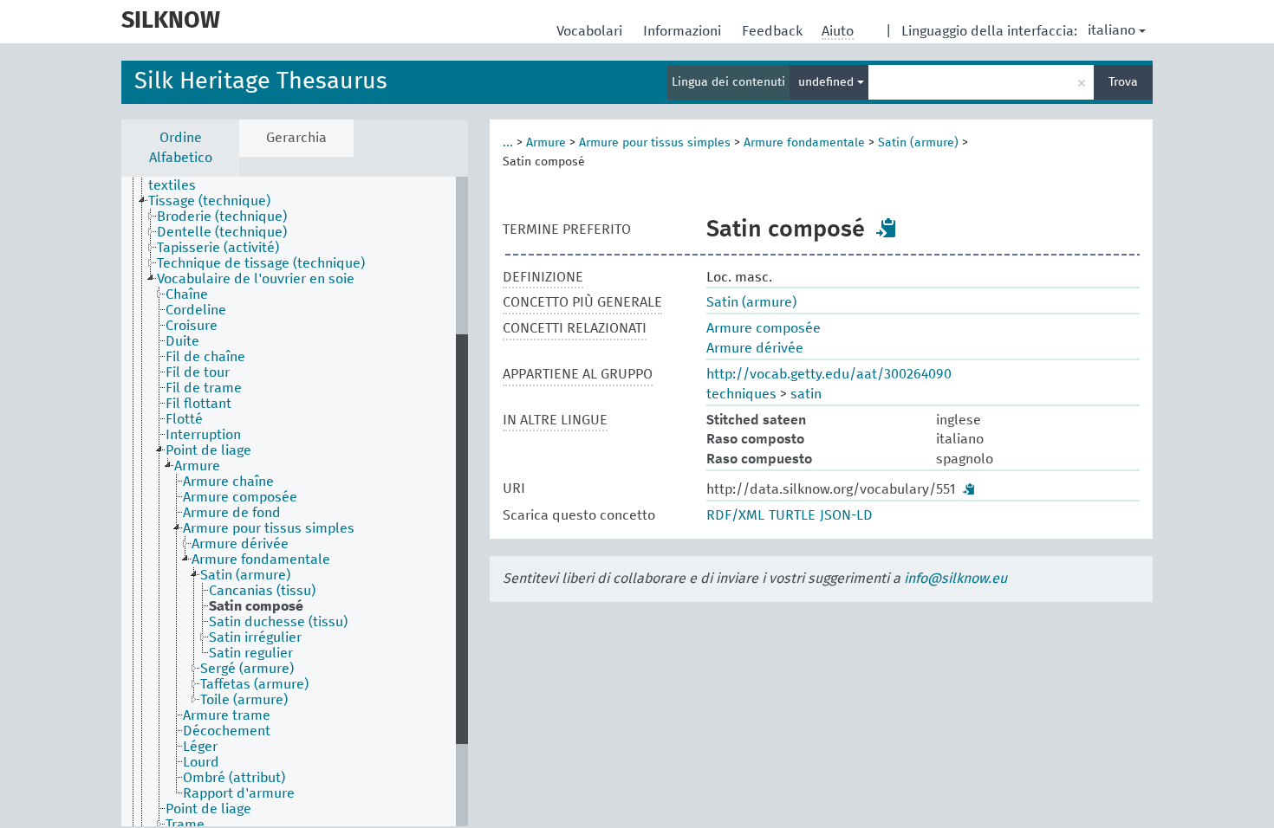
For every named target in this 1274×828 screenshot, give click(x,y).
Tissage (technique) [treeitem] (209, 201)
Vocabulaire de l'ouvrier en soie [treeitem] (255, 279)
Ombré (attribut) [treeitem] (234, 778)
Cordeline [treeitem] (196, 310)
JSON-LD (846, 515)
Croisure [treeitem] (192, 326)
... (508, 143)
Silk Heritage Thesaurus (260, 82)
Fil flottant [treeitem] (198, 404)
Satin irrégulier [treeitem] (255, 637)
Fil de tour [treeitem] (198, 372)
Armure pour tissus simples (655, 143)
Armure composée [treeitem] (240, 497)
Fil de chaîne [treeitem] (205, 357)
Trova (1123, 82)
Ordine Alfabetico (180, 148)
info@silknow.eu (955, 578)
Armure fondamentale (804, 143)
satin (806, 394)
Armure (546, 143)
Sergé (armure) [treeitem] (247, 669)
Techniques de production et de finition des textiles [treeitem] (284, 177)
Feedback (774, 31)
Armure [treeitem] (197, 466)
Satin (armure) (918, 143)
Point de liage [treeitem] (208, 450)
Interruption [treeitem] (203, 435)
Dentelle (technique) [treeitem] (222, 232)
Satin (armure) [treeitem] (245, 575)
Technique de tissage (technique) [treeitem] (261, 263)
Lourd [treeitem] (201, 762)
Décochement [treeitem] (226, 731)
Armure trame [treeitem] (226, 715)
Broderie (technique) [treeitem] (222, 216)
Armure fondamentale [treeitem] (261, 559)
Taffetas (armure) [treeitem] (254, 684)
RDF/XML (735, 515)
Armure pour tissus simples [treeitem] (268, 528)
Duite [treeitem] (182, 341)
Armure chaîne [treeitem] (228, 481)
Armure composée (763, 328)
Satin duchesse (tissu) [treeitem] (278, 622)
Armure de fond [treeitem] (232, 513)
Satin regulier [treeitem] (251, 653)
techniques (741, 394)
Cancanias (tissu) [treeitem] (262, 591)
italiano (1111, 30)
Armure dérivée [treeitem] (240, 544)
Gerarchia (296, 138)
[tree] (294, 501)
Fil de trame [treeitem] (204, 388)
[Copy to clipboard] (886, 227)
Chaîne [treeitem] (187, 294)
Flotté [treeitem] (184, 419)
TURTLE (792, 515)
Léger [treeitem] (200, 747)
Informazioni (684, 31)
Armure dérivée (754, 348)
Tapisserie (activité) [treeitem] (218, 248)
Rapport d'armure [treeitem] (239, 793)
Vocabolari (591, 31)
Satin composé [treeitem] (256, 606)
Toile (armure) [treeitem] (244, 700)
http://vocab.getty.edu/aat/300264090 (829, 374)
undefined (827, 82)
